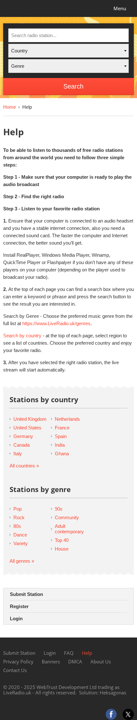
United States (27, 427)
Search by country (22, 335)
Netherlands (67, 419)
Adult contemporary (69, 528)
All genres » (22, 561)
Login (16, 618)
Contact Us (15, 670)
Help (87, 653)
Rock (19, 517)
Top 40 (61, 540)
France (62, 427)
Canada (21, 445)
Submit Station (26, 594)
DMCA (75, 661)
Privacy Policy (18, 661)
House (61, 549)
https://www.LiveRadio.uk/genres (56, 323)
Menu (119, 8)
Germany (23, 436)
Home (9, 107)
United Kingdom (30, 419)
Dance (20, 534)
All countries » (24, 465)
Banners (51, 661)
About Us (100, 661)
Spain (61, 436)
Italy (17, 453)
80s (17, 526)
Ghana (62, 453)
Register (19, 606)
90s (58, 509)
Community (67, 517)
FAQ (69, 653)
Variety (20, 543)
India (60, 445)
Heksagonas (113, 692)
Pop (17, 509)
